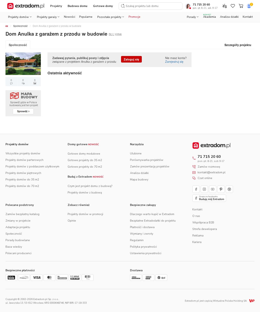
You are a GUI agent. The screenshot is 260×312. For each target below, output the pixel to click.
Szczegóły (237, 45)
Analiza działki (229, 17)
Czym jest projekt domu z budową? (90, 186)
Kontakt (248, 17)
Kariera (197, 242)
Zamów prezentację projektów (149, 166)
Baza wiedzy (13, 247)
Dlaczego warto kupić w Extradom (152, 214)
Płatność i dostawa (142, 227)
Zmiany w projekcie (17, 221)
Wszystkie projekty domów (22, 153)
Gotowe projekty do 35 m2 (85, 160)
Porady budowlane (17, 240)
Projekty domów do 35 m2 (22, 179)
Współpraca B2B (203, 222)
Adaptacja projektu (17, 227)
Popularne (85, 17)
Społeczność (20, 25)
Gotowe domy (103, 6)
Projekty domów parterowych (24, 160)
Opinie (72, 221)
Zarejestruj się (174, 61)
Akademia (209, 16)
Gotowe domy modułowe (84, 154)
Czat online (205, 178)
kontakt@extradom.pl (211, 172)
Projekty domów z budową (85, 192)
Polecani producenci (18, 253)
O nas (196, 216)
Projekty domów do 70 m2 (22, 186)
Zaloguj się (131, 59)
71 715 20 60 (201, 5)
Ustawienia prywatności (145, 253)
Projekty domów (16, 144)
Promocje (134, 17)
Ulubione (136, 153)
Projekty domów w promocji (85, 214)
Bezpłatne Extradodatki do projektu (153, 221)
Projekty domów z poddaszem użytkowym (32, 166)
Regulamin (137, 240)
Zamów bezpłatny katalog (22, 214)
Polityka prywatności (143, 247)
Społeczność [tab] (18, 45)
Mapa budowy (139, 179)
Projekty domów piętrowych (23, 173)
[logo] (25, 6)
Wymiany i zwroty (141, 234)
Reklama (198, 235)
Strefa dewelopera (204, 229)
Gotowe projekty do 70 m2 (85, 167)
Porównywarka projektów (146, 160)
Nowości (69, 17)
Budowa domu (77, 6)
